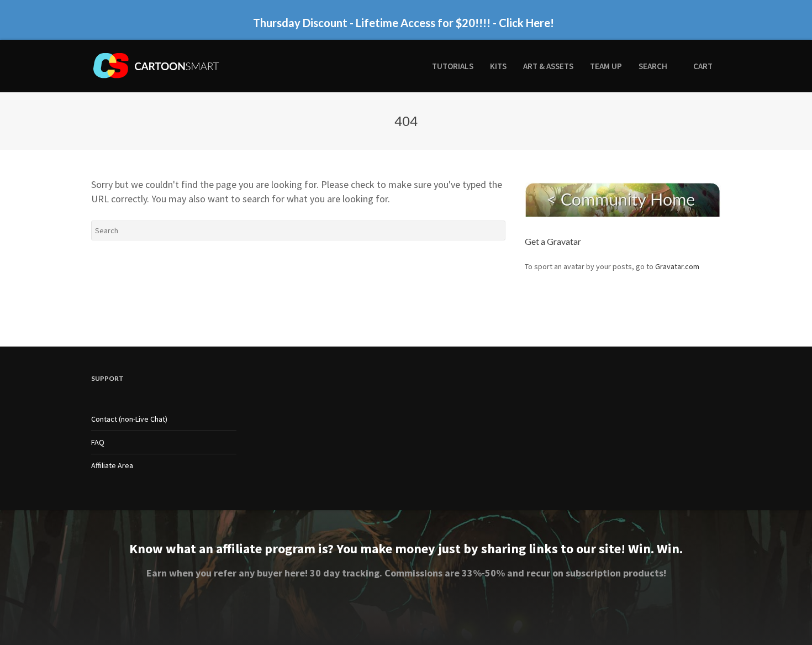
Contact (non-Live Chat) (129, 419)
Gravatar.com (677, 266)
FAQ (97, 442)
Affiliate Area (112, 465)
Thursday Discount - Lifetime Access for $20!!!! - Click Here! (403, 22)
